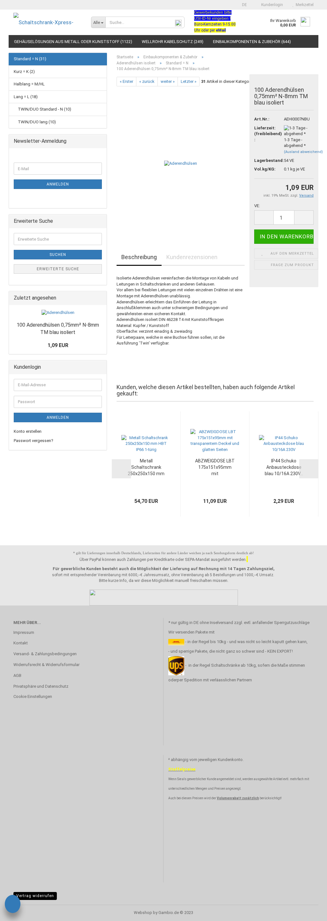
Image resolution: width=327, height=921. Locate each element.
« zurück (147, 81)
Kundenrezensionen (191, 257)
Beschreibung (139, 257)
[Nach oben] (309, 911)
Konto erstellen (28, 431)
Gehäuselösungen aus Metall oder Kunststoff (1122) (73, 41)
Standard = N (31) (30, 58)
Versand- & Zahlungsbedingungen (45, 653)
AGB (17, 675)
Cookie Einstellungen (32, 696)
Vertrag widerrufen (35, 896)
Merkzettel (304, 5)
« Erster (126, 81)
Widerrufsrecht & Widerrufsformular (46, 664)
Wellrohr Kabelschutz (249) (172, 41)
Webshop (143, 912)
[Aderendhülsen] (180, 158)
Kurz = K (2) (24, 71)
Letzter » (188, 81)
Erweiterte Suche (58, 269)
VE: (257, 205)
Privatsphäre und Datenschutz (40, 686)
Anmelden (58, 184)
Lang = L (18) (26, 96)
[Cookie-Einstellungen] (13, 905)
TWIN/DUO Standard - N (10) (44, 109)
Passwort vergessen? (33, 440)
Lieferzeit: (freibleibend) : (264, 134)
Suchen (57, 254)
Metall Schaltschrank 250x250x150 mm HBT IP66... (146, 467)
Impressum (23, 632)
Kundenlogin (271, 5)
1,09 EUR (58, 345)
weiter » (168, 81)
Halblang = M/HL (29, 84)
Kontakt (20, 643)
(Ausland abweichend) (303, 152)
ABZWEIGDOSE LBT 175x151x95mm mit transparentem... (215, 467)
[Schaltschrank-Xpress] (47, 22)
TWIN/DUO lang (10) (36, 122)
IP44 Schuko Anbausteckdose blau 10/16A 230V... (284, 467)
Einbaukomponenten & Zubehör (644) (252, 41)
